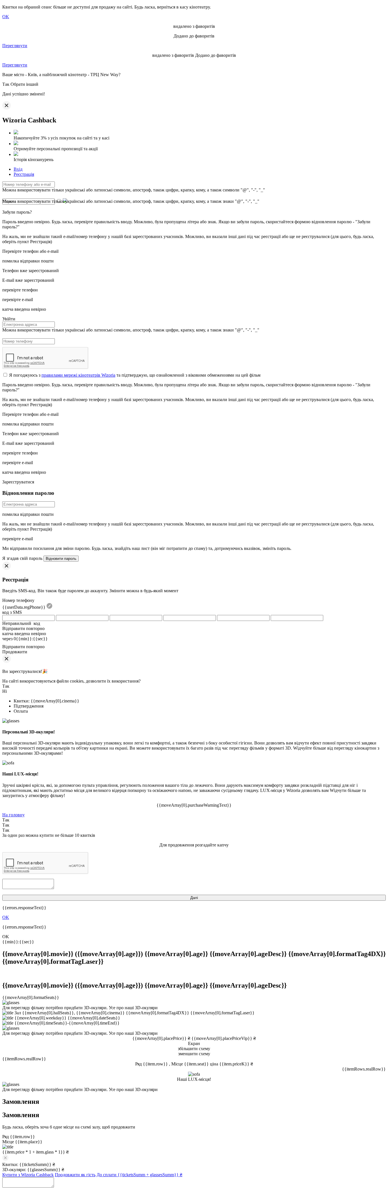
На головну (13, 814)
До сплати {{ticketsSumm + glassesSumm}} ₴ (139, 1174)
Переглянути (14, 45)
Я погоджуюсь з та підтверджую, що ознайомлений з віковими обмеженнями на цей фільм (134, 375)
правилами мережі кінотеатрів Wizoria (78, 375)
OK (5, 16)
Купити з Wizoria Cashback (28, 1174)
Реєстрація (24, 174)
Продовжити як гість (75, 1174)
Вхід (18, 169)
